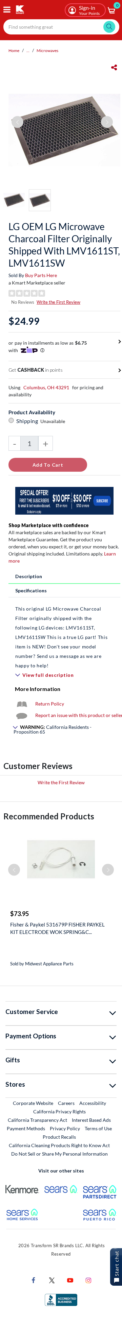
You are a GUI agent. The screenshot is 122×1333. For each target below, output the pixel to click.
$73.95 (19, 913)
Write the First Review (58, 302)
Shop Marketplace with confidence (48, 525)
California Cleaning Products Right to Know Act (59, 1145)
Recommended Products (48, 816)
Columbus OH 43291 (46, 387)
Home (13, 50)
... (27, 50)
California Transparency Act (37, 1120)
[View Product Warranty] (21, 704)
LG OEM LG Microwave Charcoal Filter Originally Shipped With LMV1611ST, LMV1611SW (64, 245)
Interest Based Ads (91, 1120)
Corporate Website (33, 1103)
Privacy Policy (65, 1128)
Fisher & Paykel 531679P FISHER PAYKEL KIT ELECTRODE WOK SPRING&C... (57, 928)
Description (28, 576)
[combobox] (61, 26)
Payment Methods (26, 1128)
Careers (66, 1103)
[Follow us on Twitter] (52, 1279)
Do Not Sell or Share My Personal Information (59, 1154)
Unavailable (53, 421)
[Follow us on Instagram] (88, 1279)
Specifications (31, 590)
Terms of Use (98, 1128)
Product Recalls (60, 1137)
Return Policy (49, 704)
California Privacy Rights (59, 1111)
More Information (37, 689)
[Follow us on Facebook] (33, 1279)
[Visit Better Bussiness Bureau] (61, 1299)
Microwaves (47, 50)
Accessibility (92, 1103)
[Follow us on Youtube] (70, 1279)
